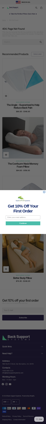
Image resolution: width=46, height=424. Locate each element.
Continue (23, 223)
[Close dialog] (44, 192)
